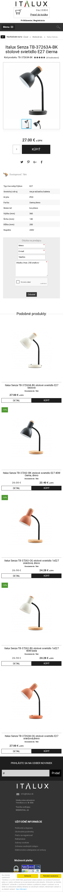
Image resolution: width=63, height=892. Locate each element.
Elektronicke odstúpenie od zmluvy (30, 850)
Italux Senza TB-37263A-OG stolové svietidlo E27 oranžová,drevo (31, 737)
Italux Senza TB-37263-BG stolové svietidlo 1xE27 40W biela (31, 649)
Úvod (25, 37)
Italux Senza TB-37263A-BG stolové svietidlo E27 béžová (31, 386)
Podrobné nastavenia (50, 876)
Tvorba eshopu (23, 807)
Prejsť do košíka (39, 14)
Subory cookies (22, 842)
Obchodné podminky (24, 831)
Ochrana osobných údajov (26, 846)
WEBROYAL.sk (22, 810)
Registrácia (39, 20)
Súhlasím (27, 876)
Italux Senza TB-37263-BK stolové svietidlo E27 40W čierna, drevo (31, 474)
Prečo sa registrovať (24, 835)
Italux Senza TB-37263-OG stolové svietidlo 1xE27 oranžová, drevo (31, 561)
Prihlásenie (26, 20)
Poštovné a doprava (24, 828)
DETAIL (16, 400)
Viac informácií (21, 889)
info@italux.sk (27, 794)
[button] (57, 65)
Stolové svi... (37, 37)
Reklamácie (20, 839)
